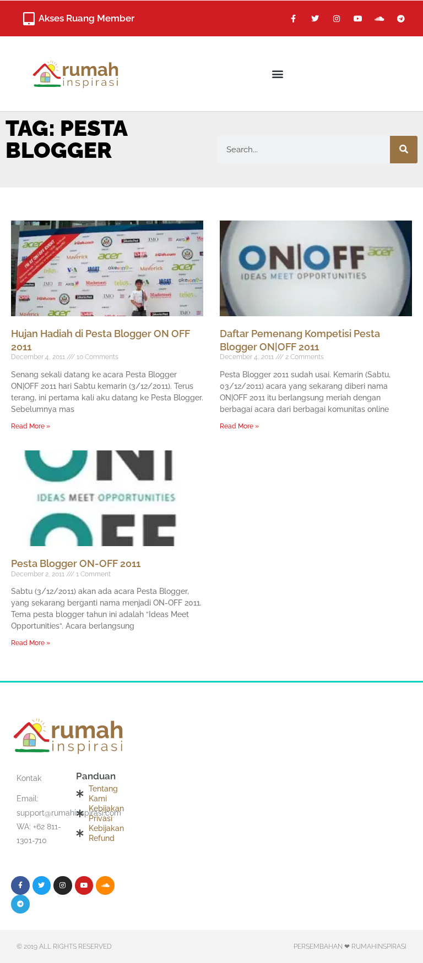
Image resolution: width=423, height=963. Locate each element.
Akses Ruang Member (86, 18)
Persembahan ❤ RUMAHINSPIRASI (350, 946)
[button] (278, 73)
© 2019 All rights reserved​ (64, 946)
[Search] (403, 149)
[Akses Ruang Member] (28, 18)
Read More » (30, 426)
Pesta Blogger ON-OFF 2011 (75, 563)
